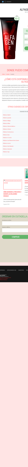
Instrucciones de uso (11, 270)
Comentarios (21, 270)
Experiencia (2, 270)
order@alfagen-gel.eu (4, 276)
